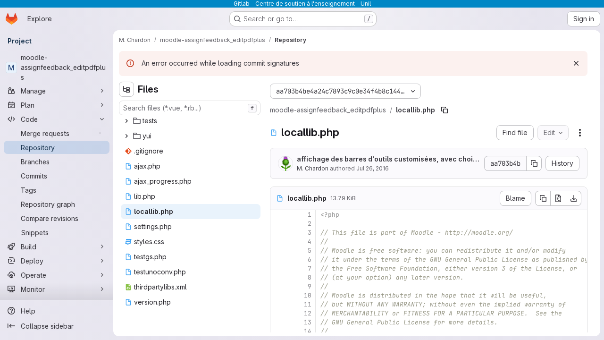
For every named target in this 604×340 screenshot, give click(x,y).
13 (307, 322)
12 (307, 313)
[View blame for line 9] (278, 286)
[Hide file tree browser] (126, 89)
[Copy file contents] (542, 198)
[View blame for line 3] (278, 232)
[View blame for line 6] (278, 259)
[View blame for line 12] (278, 313)
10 (307, 295)
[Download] (573, 198)
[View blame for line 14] (278, 331)
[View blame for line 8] (278, 277)
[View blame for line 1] (278, 214)
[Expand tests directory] (126, 121)
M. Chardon (312, 168)
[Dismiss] (576, 63)
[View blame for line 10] (278, 295)
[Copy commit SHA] (534, 163)
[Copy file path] (444, 110)
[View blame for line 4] (278, 241)
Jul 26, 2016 (372, 168)
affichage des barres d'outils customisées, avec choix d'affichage (387, 159)
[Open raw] (558, 198)
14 (307, 331)
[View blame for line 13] (278, 322)
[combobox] (189, 108)
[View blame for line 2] (278, 223)
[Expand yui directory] (126, 136)
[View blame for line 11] (278, 304)
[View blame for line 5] (278, 250)
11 (307, 304)
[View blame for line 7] (278, 268)
